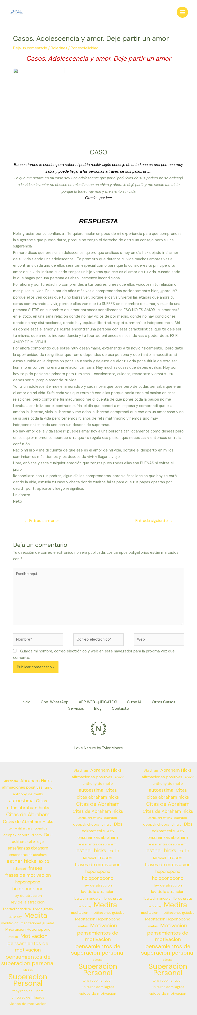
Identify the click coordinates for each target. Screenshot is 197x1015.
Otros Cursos (163, 702)
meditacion (9, 923)
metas (13, 937)
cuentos (40, 828)
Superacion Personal (27, 980)
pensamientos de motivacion (27, 946)
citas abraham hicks (28, 807)
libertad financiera (17, 909)
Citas (41, 801)
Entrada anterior (41, 520)
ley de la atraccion (28, 902)
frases (35, 868)
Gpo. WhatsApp (54, 702)
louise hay (15, 917)
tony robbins (22, 991)
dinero (37, 835)
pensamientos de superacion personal (28, 960)
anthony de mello (28, 794)
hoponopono (27, 882)
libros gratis (43, 909)
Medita (35, 915)
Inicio (26, 702)
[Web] (159, 640)
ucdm (39, 991)
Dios (48, 834)
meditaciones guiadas (38, 923)
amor (49, 787)
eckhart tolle (23, 841)
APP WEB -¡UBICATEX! (98, 702)
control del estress (20, 828)
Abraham (11, 781)
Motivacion (33, 936)
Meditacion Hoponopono (28, 929)
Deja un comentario (30, 48)
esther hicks (21, 861)
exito (43, 861)
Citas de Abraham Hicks (28, 821)
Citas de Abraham (28, 814)
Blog (98, 708)
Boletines (59, 48)
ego (40, 841)
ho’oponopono (28, 889)
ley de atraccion (28, 895)
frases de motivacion (28, 875)
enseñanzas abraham (28, 848)
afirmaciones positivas (22, 787)
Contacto (120, 708)
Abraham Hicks (36, 780)
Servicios (76, 708)
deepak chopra (16, 835)
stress (28, 970)
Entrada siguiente (154, 520)
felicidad (19, 869)
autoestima (21, 801)
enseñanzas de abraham (28, 855)
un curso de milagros (28, 997)
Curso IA (134, 702)
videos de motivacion (27, 1003)
